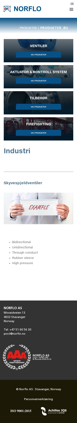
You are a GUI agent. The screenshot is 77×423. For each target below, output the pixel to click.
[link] (38, 50)
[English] (71, 3)
